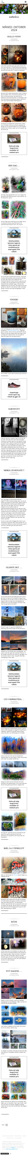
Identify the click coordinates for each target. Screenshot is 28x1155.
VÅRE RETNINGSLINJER (7, 1136)
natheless (14, 16)
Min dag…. (14, 165)
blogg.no (13, 1147)
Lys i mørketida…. (14, 699)
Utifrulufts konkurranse (13, 330)
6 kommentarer (14, 302)
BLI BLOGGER (18, 1138)
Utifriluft (15, 875)
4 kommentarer (14, 168)
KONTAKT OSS (10, 1138)
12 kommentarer (14, 472)
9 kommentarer (14, 701)
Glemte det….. (14, 567)
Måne (14, 921)
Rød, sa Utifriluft (14, 848)
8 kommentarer (14, 851)
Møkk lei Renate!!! (14, 470)
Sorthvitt (14, 408)
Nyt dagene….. (14, 971)
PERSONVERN (17, 1136)
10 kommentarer (14, 570)
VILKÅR (24, 1136)
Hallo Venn (14, 36)
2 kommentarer (14, 39)
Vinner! (14, 299)
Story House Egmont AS (11, 1149)
